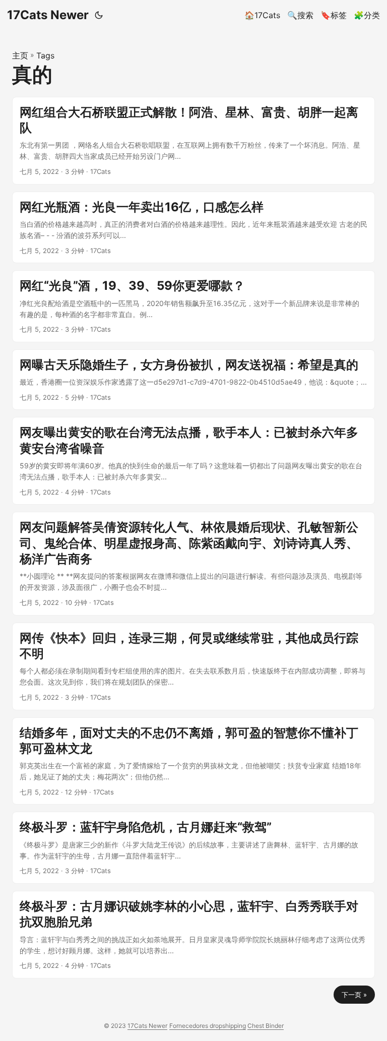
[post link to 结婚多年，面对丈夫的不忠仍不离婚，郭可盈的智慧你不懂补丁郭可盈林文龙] (193, 761)
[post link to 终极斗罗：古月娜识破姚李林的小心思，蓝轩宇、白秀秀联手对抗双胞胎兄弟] (193, 934)
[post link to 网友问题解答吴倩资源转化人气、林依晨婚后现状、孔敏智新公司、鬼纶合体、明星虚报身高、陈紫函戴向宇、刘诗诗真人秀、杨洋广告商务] (193, 563)
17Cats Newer (48, 15)
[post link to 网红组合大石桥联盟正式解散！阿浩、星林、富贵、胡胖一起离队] (193, 140)
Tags (45, 55)
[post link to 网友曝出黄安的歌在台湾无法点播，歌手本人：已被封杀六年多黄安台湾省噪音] (193, 460)
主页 (20, 55)
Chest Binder (265, 1025)
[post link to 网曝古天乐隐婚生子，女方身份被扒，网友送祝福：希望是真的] (193, 379)
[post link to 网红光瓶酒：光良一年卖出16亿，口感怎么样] (193, 227)
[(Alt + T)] (99, 15)
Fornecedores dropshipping (207, 1025)
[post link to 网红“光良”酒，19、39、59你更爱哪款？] (193, 306)
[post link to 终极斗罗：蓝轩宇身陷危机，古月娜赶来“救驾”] (193, 847)
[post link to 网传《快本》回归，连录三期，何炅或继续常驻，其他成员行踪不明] (193, 666)
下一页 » (354, 995)
